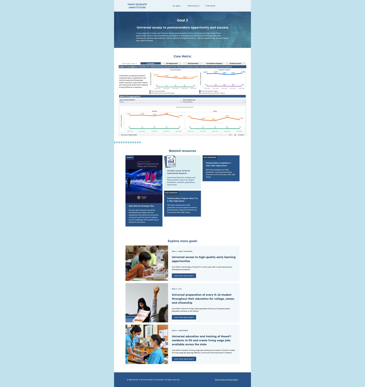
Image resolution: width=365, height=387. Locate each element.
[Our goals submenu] (181, 5)
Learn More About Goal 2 (184, 317)
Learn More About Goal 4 (184, 359)
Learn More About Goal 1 (184, 276)
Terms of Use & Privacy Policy (226, 380)
